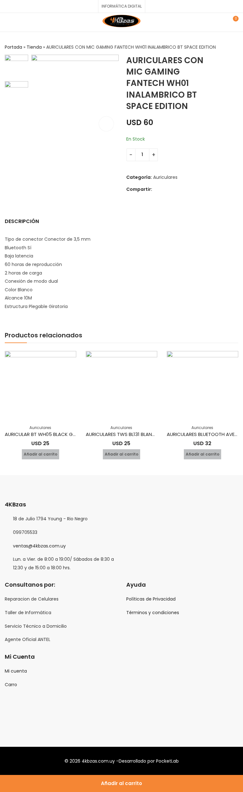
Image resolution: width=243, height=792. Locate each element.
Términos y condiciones (152, 612)
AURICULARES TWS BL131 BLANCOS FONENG (134, 434)
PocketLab (167, 761)
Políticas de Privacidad (151, 599)
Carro (11, 684)
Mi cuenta (16, 671)
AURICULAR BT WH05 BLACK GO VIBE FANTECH (57, 434)
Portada (13, 47)
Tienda (34, 47)
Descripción (22, 221)
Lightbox (106, 124)
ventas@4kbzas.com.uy (39, 546)
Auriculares (165, 177)
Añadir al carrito (121, 783)
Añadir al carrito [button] (40, 454)
